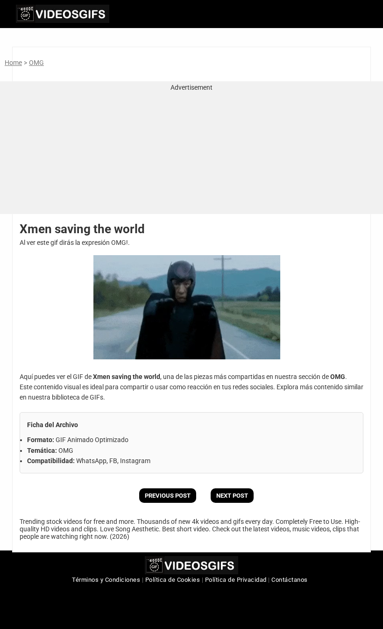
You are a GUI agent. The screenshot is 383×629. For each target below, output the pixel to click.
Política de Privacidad (236, 579)
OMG (36, 62)
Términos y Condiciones (106, 579)
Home (13, 62)
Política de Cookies (172, 579)
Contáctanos (289, 579)
